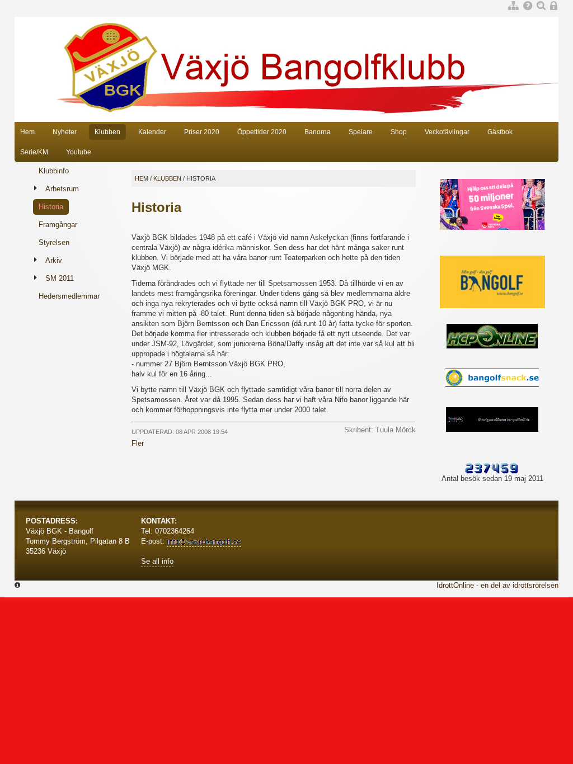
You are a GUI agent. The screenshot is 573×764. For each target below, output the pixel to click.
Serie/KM (34, 152)
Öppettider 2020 (261, 132)
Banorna (317, 132)
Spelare (361, 132)
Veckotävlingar (447, 132)
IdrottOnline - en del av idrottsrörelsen (497, 585)
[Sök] (541, 6)
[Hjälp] (527, 6)
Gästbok (500, 132)
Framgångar (58, 224)
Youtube (78, 152)
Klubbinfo (54, 171)
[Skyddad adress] (204, 542)
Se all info (157, 561)
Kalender (152, 132)
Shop (399, 132)
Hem (27, 132)
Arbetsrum (62, 189)
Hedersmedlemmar (69, 296)
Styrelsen (54, 242)
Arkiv (53, 260)
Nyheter (65, 132)
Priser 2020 (201, 132)
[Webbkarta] (513, 6)
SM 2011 (59, 278)
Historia (51, 206)
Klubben (107, 132)
